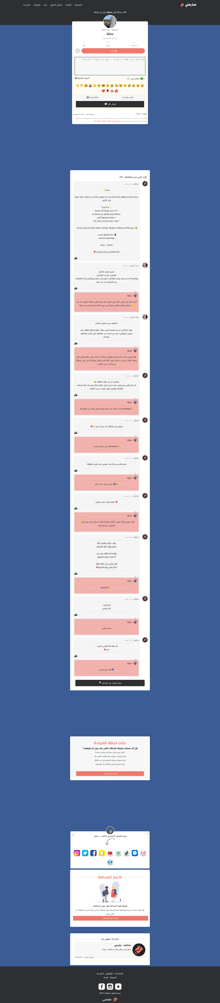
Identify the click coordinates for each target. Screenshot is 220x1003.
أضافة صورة (93, 97)
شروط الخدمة (90, 114)
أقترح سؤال (127, 97)
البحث (105, 977)
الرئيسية (78, 5)
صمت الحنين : (131, 265)
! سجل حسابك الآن (110, 773)
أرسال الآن (111, 104)
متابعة (112, 51)
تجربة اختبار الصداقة (110, 918)
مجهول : (132, 184)
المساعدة (118, 974)
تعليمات (36, 5)
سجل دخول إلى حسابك (114, 121)
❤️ (103, 91)
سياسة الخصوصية (78, 114)
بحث (45, 5)
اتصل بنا (26, 5)
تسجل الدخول (56, 5)
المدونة (113, 977)
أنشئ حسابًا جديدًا (99, 121)
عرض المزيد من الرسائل (111, 683)
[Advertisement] (110, 147)
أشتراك (68, 5)
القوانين (109, 974)
